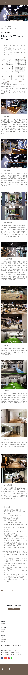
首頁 (2, 26)
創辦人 (2, 631)
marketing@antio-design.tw (14, 654)
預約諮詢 (14, 609)
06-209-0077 (6, 648)
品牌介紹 (3, 629)
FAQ (2, 637)
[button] (2, 13)
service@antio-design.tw (13, 652)
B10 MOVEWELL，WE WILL (11, 28)
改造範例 (8, 26)
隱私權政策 (3, 639)
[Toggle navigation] (25, 2)
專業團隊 (3, 633)
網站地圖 (3, 641)
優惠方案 (3, 623)
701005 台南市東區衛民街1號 (9, 650)
